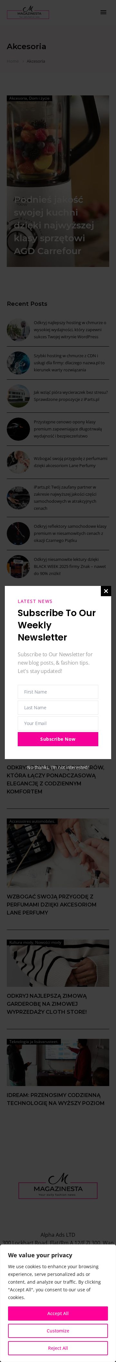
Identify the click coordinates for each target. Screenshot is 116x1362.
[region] (58, 1303)
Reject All (58, 1348)
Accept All (58, 1313)
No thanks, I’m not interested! (58, 767)
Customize (58, 1331)
